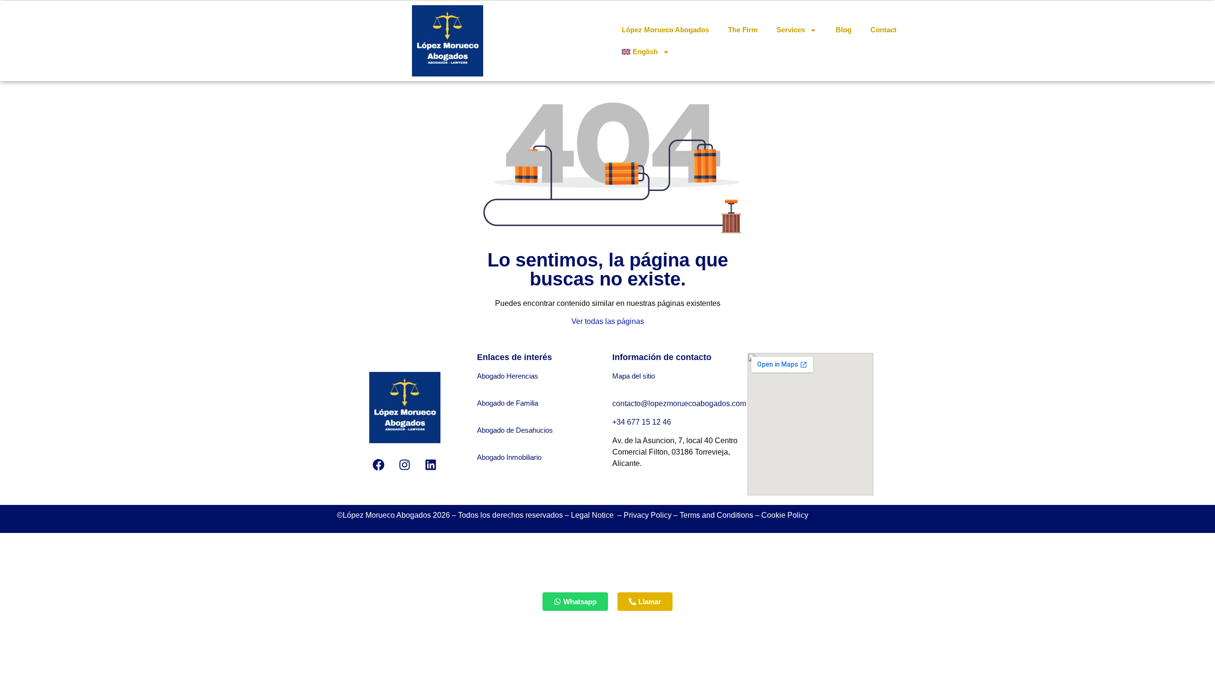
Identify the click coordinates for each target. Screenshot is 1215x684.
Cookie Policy (784, 515)
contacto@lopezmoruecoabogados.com (679, 403)
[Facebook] (379, 464)
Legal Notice (593, 515)
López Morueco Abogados (665, 30)
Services (790, 30)
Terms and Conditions (716, 515)
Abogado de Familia (507, 403)
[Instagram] (405, 464)
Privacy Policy (648, 515)
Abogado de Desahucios (515, 430)
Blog (843, 30)
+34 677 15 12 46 (642, 422)
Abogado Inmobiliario (509, 457)
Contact (883, 30)
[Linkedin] (431, 464)
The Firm (742, 30)
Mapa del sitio (633, 376)
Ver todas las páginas (607, 321)
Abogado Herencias (507, 376)
